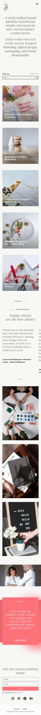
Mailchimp (18, 693)
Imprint (16, 709)
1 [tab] (19, 379)
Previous (18, 301)
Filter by (6, 74)
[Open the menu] (37, 3)
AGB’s (25, 709)
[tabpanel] (20, 351)
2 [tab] (21, 379)
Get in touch (20, 640)
